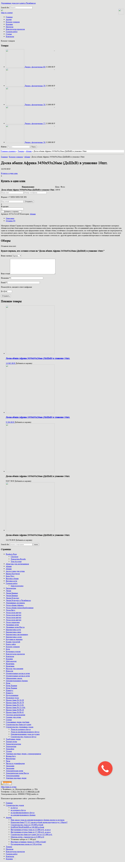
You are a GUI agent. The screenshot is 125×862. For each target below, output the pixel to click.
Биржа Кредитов (13, 573)
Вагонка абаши (12, 578)
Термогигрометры (13, 744)
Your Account (16, 561)
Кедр (8, 649)
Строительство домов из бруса (23, 736)
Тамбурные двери (13, 739)
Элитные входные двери (16, 778)
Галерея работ (11, 31)
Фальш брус (11, 756)
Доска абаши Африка (15, 605)
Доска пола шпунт (13, 612)
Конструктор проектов (15, 29)
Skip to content (7, 12)
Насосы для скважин (14, 668)
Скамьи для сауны (13, 717)
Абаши (29, 151)
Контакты (10, 36)
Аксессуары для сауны (15, 571)
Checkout (14, 556)
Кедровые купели (13, 651)
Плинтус (9, 690)
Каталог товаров (13, 22)
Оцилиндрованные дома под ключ (25, 734)
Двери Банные (12, 593)
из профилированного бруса (22, 812)
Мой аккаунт (11, 661)
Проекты (9, 27)
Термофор (10, 749)
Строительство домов (15, 805)
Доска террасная (13, 622)
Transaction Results (18, 559)
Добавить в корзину (11, 211)
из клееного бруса (18, 810)
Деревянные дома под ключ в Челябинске (18, 3)
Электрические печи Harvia (17, 773)
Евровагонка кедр (13, 629)
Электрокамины (12, 775)
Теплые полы (11, 741)
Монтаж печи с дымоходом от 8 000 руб (27, 837)
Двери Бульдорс (12, 598)
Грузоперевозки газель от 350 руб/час (26, 844)
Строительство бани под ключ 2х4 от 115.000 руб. (31, 834)
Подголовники (12, 695)
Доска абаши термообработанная (19, 608)
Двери (8, 590)
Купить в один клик (9, 173)
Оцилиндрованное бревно (17, 681)
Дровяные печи (12, 625)
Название (5, 278)
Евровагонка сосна (14, 637)
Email (4, 282)
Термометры (11, 746)
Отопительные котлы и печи (18, 673)
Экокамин (10, 766)
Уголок (9, 751)
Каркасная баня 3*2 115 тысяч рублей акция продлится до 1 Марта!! (39, 822)
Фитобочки (10, 758)
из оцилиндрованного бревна (23, 815)
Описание (10, 218)
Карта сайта (11, 644)
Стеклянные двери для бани (17, 722)
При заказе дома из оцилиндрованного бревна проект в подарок (37, 820)
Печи (8, 683)
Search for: (5, 544)
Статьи (9, 34)
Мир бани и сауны (8, 787)
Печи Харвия (11, 685)
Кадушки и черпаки (14, 639)
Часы (8, 761)
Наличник (10, 663)
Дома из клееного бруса (21, 729)
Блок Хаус (10, 576)
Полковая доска (12, 698)
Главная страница (8, 151)
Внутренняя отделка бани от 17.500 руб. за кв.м (31, 832)
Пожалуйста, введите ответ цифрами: (16, 287)
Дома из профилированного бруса (25, 732)
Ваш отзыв (5, 273)
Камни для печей (13, 642)
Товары (21, 151)
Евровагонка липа (13, 632)
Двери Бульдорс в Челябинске (18, 600)
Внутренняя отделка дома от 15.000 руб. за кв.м (31, 829)
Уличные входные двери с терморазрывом (23, 754)
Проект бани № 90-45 (15, 712)
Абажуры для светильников (17, 564)
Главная (9, 17)
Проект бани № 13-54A (15, 707)
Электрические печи (14, 771)
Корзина (9, 24)
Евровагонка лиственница (17, 634)
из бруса (14, 808)
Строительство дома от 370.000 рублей (27, 825)
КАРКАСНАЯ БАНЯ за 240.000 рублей (27, 827)
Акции (9, 19)
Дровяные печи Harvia (15, 627)
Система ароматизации (15, 715)
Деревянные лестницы (15, 603)
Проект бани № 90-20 (15, 710)
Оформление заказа (14, 678)
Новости (9, 671)
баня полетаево (17, 586)
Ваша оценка (6, 256)
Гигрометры (11, 588)
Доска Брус (10, 610)
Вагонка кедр (11, 581)
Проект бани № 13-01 (15, 705)
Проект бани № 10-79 (15, 702)
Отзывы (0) (10, 221)
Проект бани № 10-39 (15, 700)
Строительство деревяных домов (19, 727)
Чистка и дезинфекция (15, 763)
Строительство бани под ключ (18, 724)
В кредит (5, 206)
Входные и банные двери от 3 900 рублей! (28, 842)
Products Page (11, 554)
